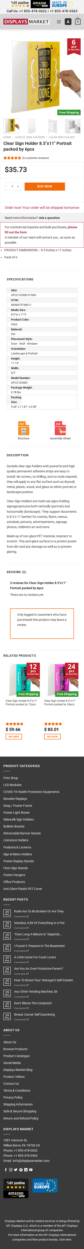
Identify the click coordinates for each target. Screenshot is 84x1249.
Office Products (14, 882)
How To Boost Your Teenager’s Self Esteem (43, 980)
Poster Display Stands (18, 861)
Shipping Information (18, 1104)
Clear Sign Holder (61, 137)
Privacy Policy (13, 1097)
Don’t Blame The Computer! (33, 1003)
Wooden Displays (15, 799)
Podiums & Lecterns (17, 847)
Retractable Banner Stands (22, 833)
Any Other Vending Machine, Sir (36, 992)
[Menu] (58, 21)
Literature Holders (15, 840)
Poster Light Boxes (16, 813)
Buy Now (44, 186)
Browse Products (15, 1049)
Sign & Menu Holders (17, 854)
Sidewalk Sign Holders (18, 819)
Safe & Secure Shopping (19, 1111)
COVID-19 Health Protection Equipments (31, 792)
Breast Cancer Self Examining (34, 1014)
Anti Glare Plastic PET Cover (22, 889)
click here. (65, 1239)
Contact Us (11, 1084)
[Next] (73, 76)
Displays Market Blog (17, 1070)
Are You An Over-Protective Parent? (38, 969)
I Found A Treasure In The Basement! (39, 946)
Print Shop (10, 778)
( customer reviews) (35, 158)
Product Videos (14, 1077)
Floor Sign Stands (15, 868)
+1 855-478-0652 (33, 11)
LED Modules (12, 785)
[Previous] (10, 76)
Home (7, 137)
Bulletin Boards (13, 826)
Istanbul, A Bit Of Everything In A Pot (39, 923)
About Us (9, 1042)
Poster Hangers (14, 875)
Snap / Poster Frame (17, 806)
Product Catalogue (16, 1056)
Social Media (12, 1063)
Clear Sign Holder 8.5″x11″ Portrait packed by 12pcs (21, 702)
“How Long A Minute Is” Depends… (38, 934)
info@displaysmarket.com (31, 1161)
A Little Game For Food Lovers (35, 957)
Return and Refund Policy (21, 1118)
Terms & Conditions (16, 1091)
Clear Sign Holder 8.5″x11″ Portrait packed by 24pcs (60, 702)
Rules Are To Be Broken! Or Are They (39, 911)
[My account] (68, 21)
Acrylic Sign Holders (30, 137)
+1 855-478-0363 (64, 11)
